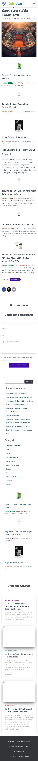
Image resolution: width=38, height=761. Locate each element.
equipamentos (10, 283)
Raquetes (9, 481)
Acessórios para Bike (13, 445)
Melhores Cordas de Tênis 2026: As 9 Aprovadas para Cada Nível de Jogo (17, 606)
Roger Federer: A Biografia (14, 137)
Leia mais (8, 674)
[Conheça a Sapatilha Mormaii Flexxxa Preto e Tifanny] (19, 691)
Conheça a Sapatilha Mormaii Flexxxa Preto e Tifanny (18, 710)
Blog (7, 449)
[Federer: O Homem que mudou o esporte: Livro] (19, 66)
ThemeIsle (27, 756)
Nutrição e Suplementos (14, 477)
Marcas (8, 469)
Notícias (8, 473)
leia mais (16, 206)
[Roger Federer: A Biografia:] (19, 126)
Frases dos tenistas (12, 465)
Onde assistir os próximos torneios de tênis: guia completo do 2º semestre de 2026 (19, 430)
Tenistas (8, 485)
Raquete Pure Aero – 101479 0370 (17, 224)
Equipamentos (15, 279)
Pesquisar (8, 378)
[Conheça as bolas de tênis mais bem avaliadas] (19, 636)
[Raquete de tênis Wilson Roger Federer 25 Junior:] (19, 95)
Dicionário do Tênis (12, 457)
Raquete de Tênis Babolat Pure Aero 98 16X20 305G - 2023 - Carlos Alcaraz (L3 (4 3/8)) (18, 257)
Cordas (8, 453)
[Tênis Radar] (13, 3)
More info (17, 85)
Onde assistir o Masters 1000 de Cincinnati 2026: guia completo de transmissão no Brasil (17, 412)
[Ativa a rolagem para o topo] (34, 756)
